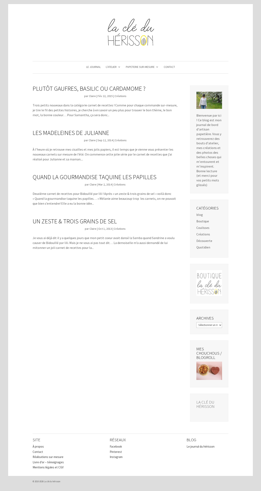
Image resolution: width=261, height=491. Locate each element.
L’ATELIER (111, 67)
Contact (38, 452)
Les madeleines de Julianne (71, 133)
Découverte (204, 241)
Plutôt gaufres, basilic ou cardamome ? (89, 88)
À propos (38, 446)
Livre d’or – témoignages (48, 462)
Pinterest (116, 452)
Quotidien (203, 247)
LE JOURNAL (93, 67)
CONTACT (169, 67)
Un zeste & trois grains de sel (75, 221)
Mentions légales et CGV (48, 467)
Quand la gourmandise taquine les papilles (94, 177)
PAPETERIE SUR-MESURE (140, 67)
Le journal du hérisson (201, 446)
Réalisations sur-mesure (48, 457)
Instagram (116, 457)
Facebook (116, 446)
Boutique (202, 221)
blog (199, 215)
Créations (120, 96)
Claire (92, 96)
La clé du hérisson (205, 404)
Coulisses (202, 228)
